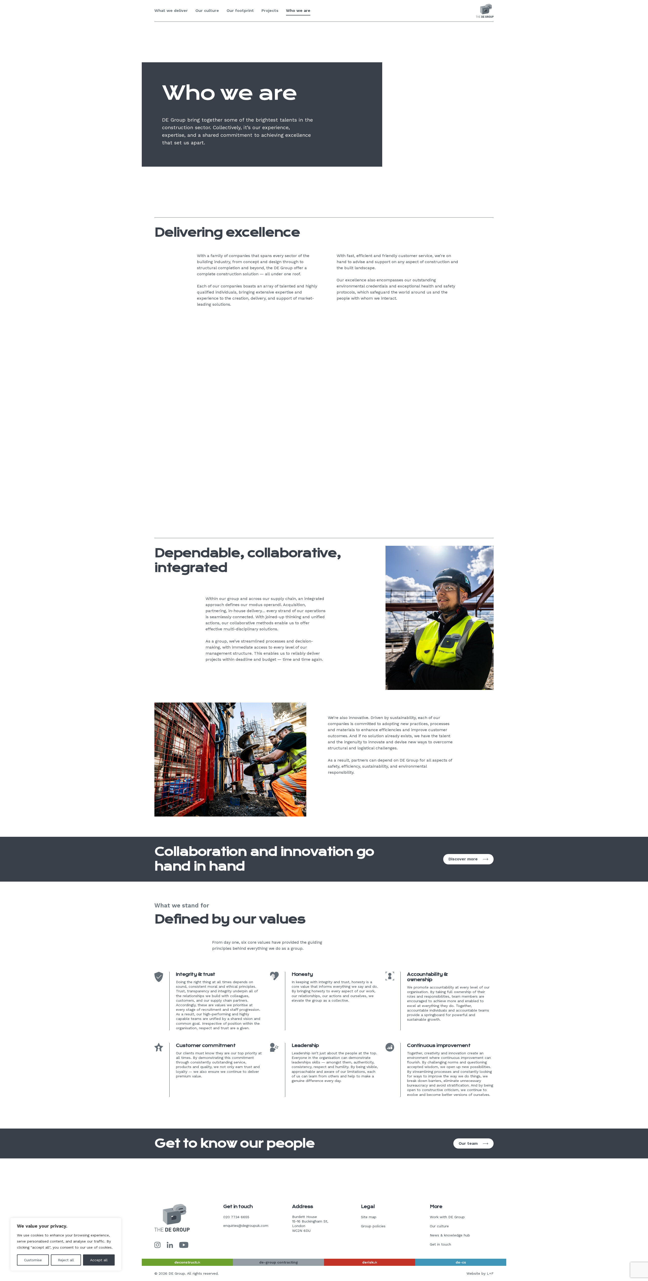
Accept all (99, 1260)
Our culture (207, 10)
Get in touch (440, 1244)
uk (187, 1262)
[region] (66, 1244)
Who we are (298, 10)
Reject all (66, 1260)
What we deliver (171, 10)
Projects (269, 10)
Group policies (373, 1226)
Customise (33, 1260)
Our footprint (240, 10)
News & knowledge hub (450, 1235)
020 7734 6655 (236, 1217)
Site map (368, 1217)
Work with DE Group (447, 1217)
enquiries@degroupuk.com (245, 1226)
